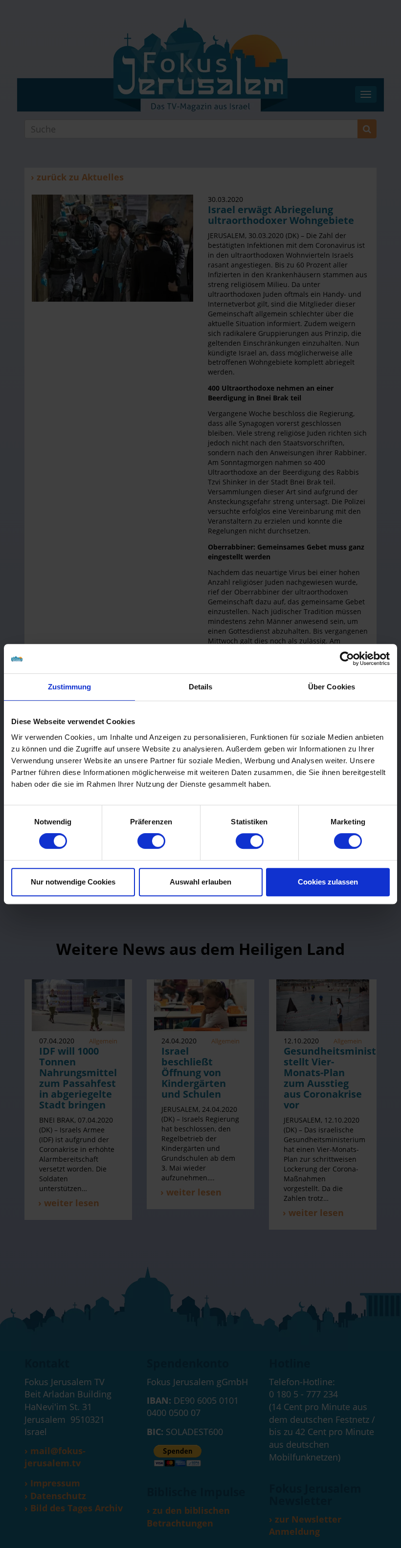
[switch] (151, 841)
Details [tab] (201, 687)
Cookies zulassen (328, 882)
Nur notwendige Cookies (73, 882)
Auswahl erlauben (200, 882)
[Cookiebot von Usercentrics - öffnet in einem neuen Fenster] (347, 658)
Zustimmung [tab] (69, 687)
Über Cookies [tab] (331, 687)
